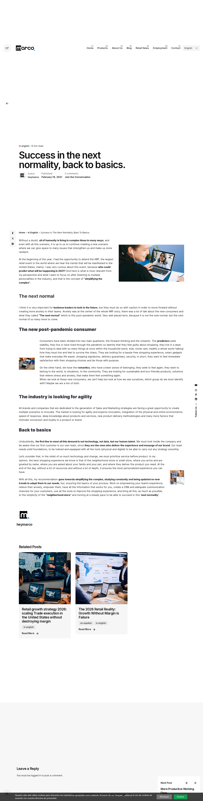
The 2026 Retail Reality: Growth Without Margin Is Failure (99, 613)
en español (86, 623)
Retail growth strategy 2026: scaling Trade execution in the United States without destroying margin (44, 615)
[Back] (7, 103)
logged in (36, 775)
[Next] (195, 783)
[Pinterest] (12, 244)
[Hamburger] (7, 48)
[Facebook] (12, 233)
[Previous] (187, 783)
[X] (12, 238)
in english (24, 146)
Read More (28, 633)
